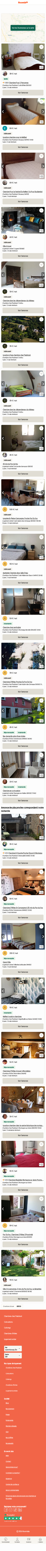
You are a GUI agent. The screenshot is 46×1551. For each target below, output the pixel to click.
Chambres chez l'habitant (13, 1316)
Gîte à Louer (7, 246)
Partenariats (9, 1420)
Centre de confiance (12, 1484)
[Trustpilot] (13, 1521)
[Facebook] (6, 1510)
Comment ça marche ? (13, 1473)
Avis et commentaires (12, 1490)
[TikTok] (15, 1510)
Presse (8, 1414)
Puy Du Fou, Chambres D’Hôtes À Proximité (18, 1235)
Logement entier (10, 1339)
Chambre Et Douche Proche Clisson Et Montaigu (25, 853)
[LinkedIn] (20, 1510)
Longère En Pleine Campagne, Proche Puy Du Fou (20, 518)
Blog (7, 1403)
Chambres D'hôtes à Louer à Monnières (16, 1071)
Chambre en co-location (11, 791)
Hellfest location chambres (12, 1016)
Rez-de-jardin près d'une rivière (14, 736)
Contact (8, 1461)
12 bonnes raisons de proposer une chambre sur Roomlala (21, 1497)
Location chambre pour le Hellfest (15, 137)
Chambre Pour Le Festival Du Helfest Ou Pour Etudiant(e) (22, 192)
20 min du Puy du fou (10, 464)
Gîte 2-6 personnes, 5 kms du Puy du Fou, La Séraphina (22, 1289)
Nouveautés (9, 1443)
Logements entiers (12, 1391)
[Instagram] (10, 1510)
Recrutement (10, 1409)
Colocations (8, 1322)
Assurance (9, 1478)
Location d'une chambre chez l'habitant (17, 355)
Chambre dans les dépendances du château (18, 301)
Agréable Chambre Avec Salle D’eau (15, 573)
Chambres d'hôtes (10, 1333)
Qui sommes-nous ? (12, 1467)
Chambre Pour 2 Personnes (18, 83)
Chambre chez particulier (12, 627)
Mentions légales (11, 1426)
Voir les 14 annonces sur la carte (23, 28)
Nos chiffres (9, 1437)
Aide (7, 1455)
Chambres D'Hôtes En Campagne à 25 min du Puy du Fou (23, 908)
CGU (7, 1432)
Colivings (7, 1328)
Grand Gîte (7, 962)
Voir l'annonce (23, 93)
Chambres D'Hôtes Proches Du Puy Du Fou (17, 682)
